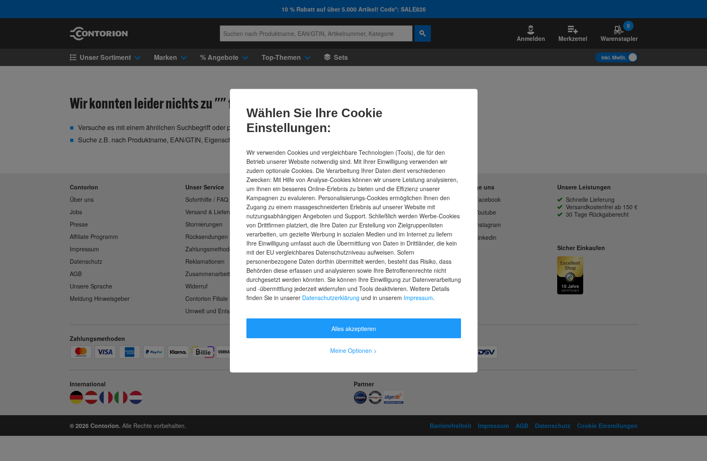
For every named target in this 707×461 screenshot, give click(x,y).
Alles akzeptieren (353, 328)
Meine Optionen (353, 350)
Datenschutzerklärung (330, 297)
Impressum (418, 297)
